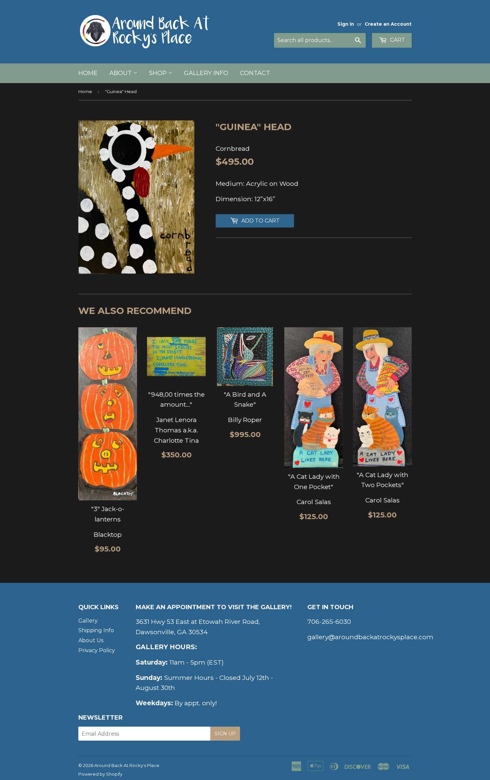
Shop (158, 73)
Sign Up (225, 734)
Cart (397, 40)
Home (88, 73)
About (121, 73)
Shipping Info (96, 630)
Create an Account (388, 24)
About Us (90, 640)
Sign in (345, 24)
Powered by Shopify (100, 774)
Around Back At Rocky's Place (126, 765)
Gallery (88, 621)
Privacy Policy (96, 650)
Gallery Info (206, 73)
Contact (255, 73)
